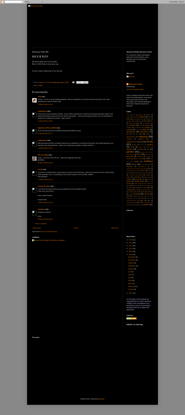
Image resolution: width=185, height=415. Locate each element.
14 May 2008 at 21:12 (45, 133)
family (150, 141)
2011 (131, 246)
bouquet (128, 121)
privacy (136, 183)
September (132, 266)
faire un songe (43, 155)
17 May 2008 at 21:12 (45, 179)
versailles (137, 202)
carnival (144, 123)
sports (130, 194)
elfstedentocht (130, 137)
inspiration (129, 166)
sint (136, 189)
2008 (131, 254)
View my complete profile (135, 89)
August (130, 269)
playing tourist (139, 181)
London (142, 170)
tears (142, 198)
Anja (39, 96)
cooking (147, 127)
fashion (134, 144)
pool (149, 181)
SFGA (148, 187)
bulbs (145, 121)
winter (146, 205)
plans (149, 179)
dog (140, 134)
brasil (135, 121)
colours (128, 127)
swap (142, 196)
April (130, 280)
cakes (138, 123)
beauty (135, 119)
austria (128, 117)
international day (144, 166)
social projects (133, 191)
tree (135, 200)
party (137, 179)
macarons (143, 173)
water (134, 204)
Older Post (114, 228)
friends (129, 149)
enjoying (143, 136)
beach (128, 119)
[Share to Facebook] (84, 82)
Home (76, 228)
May (130, 278)
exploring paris (131, 142)
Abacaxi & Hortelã (135, 84)
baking (142, 117)
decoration (144, 132)
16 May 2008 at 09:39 (45, 163)
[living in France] (131, 319)
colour (147, 125)
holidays (40, 85)
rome (151, 185)
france (140, 147)
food (132, 147)
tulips (148, 200)
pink (143, 179)
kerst (127, 170)
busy (151, 121)
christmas (132, 125)
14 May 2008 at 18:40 (45, 104)
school (142, 187)
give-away (130, 156)
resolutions (144, 185)
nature (128, 177)
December (132, 257)
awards (135, 117)
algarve (141, 114)
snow (151, 189)
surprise (135, 196)
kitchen (134, 170)
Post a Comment (41, 224)
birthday (148, 119)
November (132, 260)
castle (151, 123)
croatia (138, 129)
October (131, 263)
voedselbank (147, 202)
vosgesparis (42, 111)
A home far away (44, 186)
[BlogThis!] (80, 82)
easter (148, 134)
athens (148, 114)
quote (151, 183)
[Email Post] (73, 82)
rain (129, 185)
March (130, 283)
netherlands (137, 177)
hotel (142, 164)
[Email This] (77, 82)
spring (137, 194)
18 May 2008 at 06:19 (45, 202)
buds (140, 121)
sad (136, 187)
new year (147, 177)
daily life (145, 130)
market (151, 173)
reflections (136, 185)
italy (149, 168)
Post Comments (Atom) (49, 231)
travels (128, 200)
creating (129, 130)
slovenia (145, 189)
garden (130, 151)
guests (138, 158)
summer (147, 194)
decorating (130, 132)
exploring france (143, 139)
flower (142, 144)
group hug (129, 158)
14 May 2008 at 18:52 (45, 121)
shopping (129, 189)
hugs (148, 164)
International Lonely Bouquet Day (136, 168)
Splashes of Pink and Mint (47, 128)
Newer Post (37, 228)
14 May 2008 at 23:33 (45, 148)
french (148, 147)
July (129, 272)
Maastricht (135, 173)
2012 (128, 114)
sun (127, 196)
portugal (128, 183)
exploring (129, 139)
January (131, 289)
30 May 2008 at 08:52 (45, 219)
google (148, 156)
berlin (141, 119)
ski (139, 189)
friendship (140, 149)
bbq (149, 117)
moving (148, 175)
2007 (131, 293)
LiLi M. (40, 169)
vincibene (41, 209)
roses (130, 187)
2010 (131, 249)
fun (148, 149)
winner (140, 204)
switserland (129, 198)
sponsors (150, 191)
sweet (149, 196)
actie (134, 114)
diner (134, 134)
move (140, 175)
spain (142, 191)
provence (144, 183)
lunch (128, 173)
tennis (149, 198)
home (134, 164)
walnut (128, 204)
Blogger (101, 399)
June (130, 275)
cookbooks (138, 127)
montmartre (132, 175)
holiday (136, 161)
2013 (131, 240)
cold (141, 125)
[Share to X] (82, 82)
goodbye (140, 156)
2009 (131, 251)
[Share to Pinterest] (87, 82)
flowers (150, 145)
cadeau (131, 123)
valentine (129, 202)
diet (127, 134)
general (137, 154)
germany (148, 154)
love (149, 170)
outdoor (129, 179)
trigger (141, 200)
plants (128, 181)
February (131, 286)
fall (141, 142)
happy (144, 158)
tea (137, 198)
